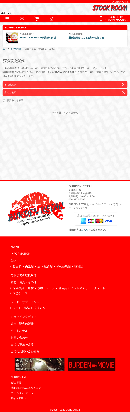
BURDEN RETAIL (120, 1)
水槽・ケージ (46, 288)
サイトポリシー (19, 398)
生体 (5, 49)
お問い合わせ (19, 337)
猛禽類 (48, 266)
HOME (15, 246)
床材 (31, 288)
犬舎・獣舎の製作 (22, 323)
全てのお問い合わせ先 (25, 351)
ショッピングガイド (24, 316)
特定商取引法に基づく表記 (26, 387)
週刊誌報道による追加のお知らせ (86, 37)
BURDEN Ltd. (18, 377)
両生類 (29, 266)
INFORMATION (20, 253)
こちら (84, 229)
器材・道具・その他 (24, 282)
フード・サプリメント (25, 302)
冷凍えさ (39, 308)
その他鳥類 (15, 49)
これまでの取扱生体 (24, 275)
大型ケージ (20, 293)
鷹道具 (62, 288)
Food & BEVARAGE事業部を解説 (38, 37)
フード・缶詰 (21, 308)
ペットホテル (19, 330)
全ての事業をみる (22, 344)
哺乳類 (78, 266)
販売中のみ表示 (15, 100)
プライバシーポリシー (23, 393)
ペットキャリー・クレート (88, 288)
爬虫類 (17, 266)
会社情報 (16, 382)
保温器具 (18, 288)
